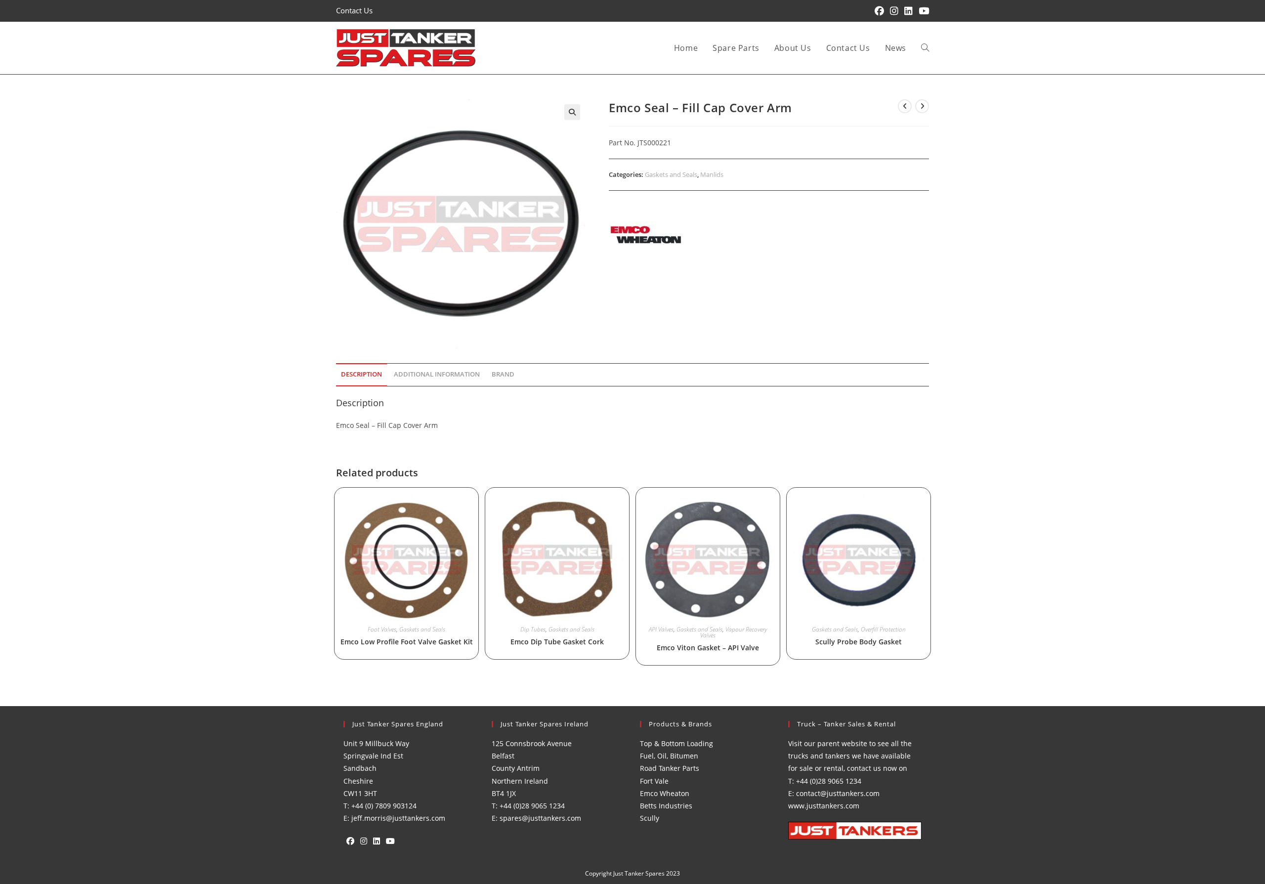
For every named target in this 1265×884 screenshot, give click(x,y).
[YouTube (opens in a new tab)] (922, 11)
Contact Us (354, 10)
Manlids (711, 174)
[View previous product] (905, 106)
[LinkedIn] (376, 841)
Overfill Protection (883, 629)
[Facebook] (350, 841)
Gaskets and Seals (671, 174)
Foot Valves (382, 629)
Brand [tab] (503, 374)
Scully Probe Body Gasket (858, 641)
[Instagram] (363, 841)
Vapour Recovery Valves (733, 632)
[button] (572, 112)
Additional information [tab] (437, 374)
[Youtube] (390, 841)
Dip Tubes (533, 629)
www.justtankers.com (823, 805)
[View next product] (922, 106)
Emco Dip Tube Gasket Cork (557, 641)
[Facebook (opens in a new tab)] (879, 11)
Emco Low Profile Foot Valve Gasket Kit (406, 641)
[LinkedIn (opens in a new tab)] (908, 11)
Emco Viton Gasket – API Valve (708, 647)
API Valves (661, 629)
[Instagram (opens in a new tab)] (894, 11)
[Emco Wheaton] (646, 235)
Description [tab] (361, 374)
